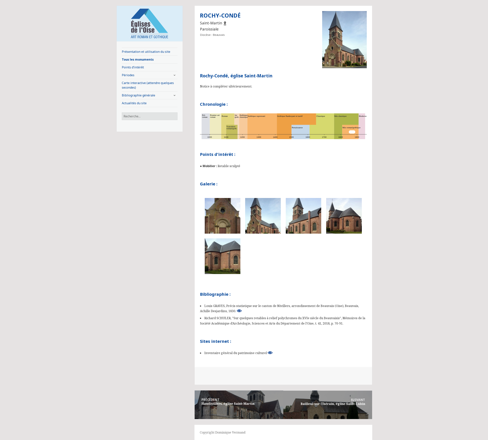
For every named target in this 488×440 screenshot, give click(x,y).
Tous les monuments (138, 59)
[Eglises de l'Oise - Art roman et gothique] (149, 22)
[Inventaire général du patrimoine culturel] (270, 352)
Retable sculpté (229, 166)
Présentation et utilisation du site (146, 52)
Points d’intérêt (133, 67)
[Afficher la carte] (225, 23)
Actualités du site (134, 103)
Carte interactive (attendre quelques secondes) (148, 85)
